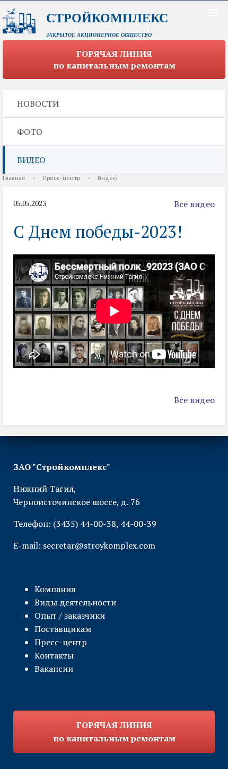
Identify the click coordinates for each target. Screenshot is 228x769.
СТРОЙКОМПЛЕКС (107, 18)
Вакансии (53, 668)
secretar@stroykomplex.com (99, 545)
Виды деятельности (75, 602)
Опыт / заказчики (69, 615)
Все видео (194, 204)
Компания (55, 589)
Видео (31, 160)
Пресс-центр (61, 178)
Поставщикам (62, 629)
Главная (14, 178)
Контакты (54, 655)
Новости (38, 103)
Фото (29, 132)
